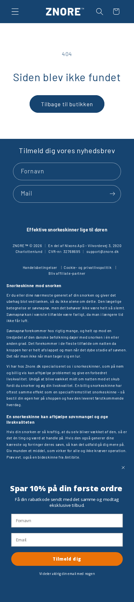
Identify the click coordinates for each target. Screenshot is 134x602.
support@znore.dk (102, 251)
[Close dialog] (123, 467)
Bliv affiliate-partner (67, 273)
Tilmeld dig (67, 559)
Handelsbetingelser (40, 267)
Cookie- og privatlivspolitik (87, 267)
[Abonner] (112, 194)
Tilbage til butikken (67, 104)
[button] (15, 11)
